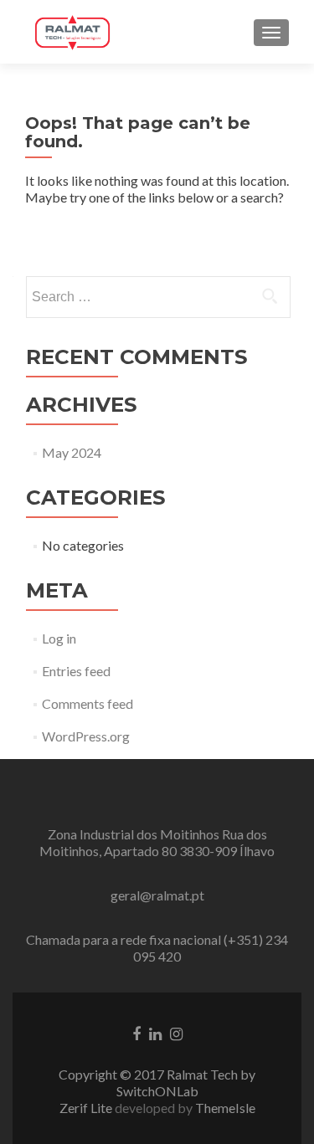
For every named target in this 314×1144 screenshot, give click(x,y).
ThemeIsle (225, 1108)
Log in (59, 638)
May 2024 (71, 452)
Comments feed (87, 703)
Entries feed (76, 671)
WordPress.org (86, 736)
